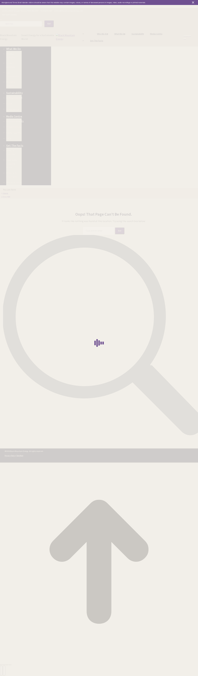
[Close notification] (193, 2)
